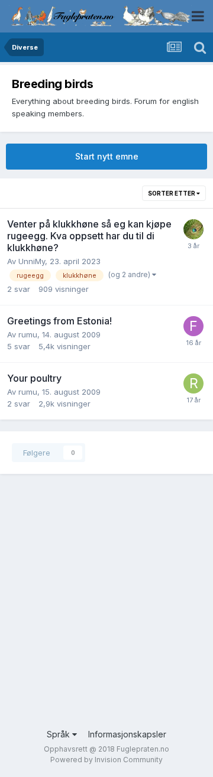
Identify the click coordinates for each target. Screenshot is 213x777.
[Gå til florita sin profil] (193, 326)
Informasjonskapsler (127, 734)
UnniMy (31, 261)
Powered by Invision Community (106, 759)
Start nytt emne (106, 156)
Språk (59, 734)
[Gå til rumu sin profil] (193, 383)
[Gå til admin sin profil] (193, 229)
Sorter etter (172, 193)
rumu (27, 334)
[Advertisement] (106, 609)
